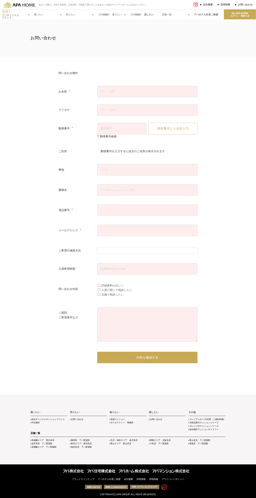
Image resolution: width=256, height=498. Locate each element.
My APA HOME (240, 14)
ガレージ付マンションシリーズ (204, 426)
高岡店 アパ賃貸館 (80, 440)
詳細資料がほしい (112, 285)
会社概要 (208, 4)
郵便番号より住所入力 (173, 128)
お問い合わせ (245, 4)
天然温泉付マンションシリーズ (204, 422)
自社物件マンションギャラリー (204, 429)
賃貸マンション (117, 419)
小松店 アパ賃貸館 (159, 443)
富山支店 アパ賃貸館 (199, 440)
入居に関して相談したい (116, 290)
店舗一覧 (35, 433)
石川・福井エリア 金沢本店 (124, 440)
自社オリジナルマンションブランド (48, 419)
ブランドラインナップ (83, 479)
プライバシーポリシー (173, 479)
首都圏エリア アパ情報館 (43, 447)
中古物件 (35, 422)
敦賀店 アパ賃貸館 (198, 443)
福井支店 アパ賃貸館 (81, 447)
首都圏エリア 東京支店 (42, 440)
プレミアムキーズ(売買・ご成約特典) (206, 419)
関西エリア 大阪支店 (160, 440)
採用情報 (225, 4)
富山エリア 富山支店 (120, 443)
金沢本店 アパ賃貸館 (41, 443)
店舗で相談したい (112, 294)
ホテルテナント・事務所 (121, 422)
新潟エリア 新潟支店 (81, 443)
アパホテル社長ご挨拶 (206, 14)
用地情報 (153, 479)
